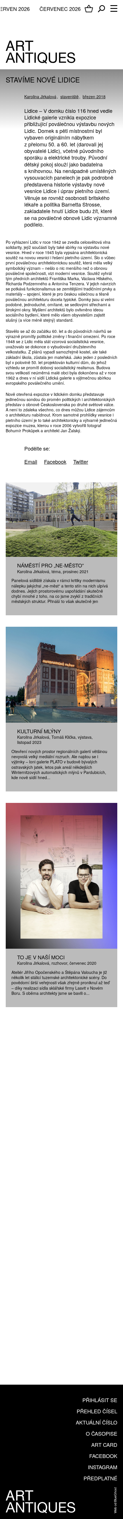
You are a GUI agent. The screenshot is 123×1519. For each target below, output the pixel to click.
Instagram (102, 1467)
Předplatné (100, 1478)
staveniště (69, 96)
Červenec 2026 (60, 8)
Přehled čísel (97, 1411)
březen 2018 (94, 96)
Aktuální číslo (96, 1422)
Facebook (103, 1455)
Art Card (104, 1444)
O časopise (101, 1433)
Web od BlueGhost (115, 1500)
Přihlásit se (99, 1400)
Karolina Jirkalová (40, 96)
